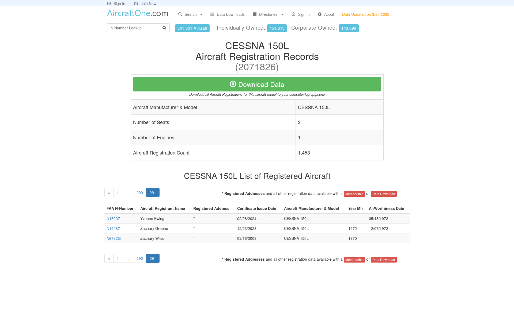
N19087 (113, 228)
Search (191, 14)
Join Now (148, 3)
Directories (268, 14)
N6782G (114, 238)
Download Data (260, 84)
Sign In (119, 3)
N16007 (113, 218)
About (329, 14)
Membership (354, 193)
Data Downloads (231, 14)
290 (140, 192)
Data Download (383, 193)
